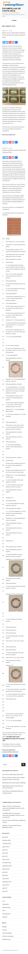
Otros (3, 910)
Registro (4, 926)
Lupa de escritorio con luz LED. (10, 751)
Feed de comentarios (8, 936)
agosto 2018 (5, 869)
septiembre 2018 (7, 866)
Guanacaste (5, 904)
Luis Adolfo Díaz (6, 813)
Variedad (4, 917)
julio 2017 (4, 888)
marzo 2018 (5, 878)
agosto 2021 (5, 846)
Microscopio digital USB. (8, 134)
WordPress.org (6, 939)
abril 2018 (5, 875)
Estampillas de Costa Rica (11, 9)
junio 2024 (5, 837)
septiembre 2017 (7, 881)
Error (3, 901)
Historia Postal (6, 907)
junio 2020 (5, 853)
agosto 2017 (5, 885)
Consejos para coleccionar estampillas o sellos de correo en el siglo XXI (13, 808)
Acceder (4, 930)
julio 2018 (4, 872)
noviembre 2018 (6, 862)
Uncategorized (6, 913)
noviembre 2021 (6, 843)
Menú (14, 20)
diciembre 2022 (6, 840)
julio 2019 (4, 856)
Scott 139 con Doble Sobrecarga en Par (12, 774)
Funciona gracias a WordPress (10, 950)
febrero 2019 (5, 859)
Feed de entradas (7, 933)
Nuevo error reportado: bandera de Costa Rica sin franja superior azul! (13, 35)
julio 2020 (5, 850)
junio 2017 (5, 891)
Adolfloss (4, 825)
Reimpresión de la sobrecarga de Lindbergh (13, 782)
